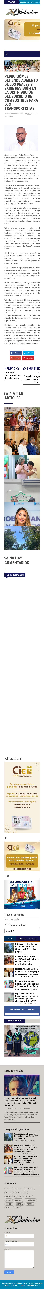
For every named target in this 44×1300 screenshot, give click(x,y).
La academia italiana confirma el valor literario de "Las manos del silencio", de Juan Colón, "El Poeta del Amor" (20, 1102)
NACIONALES (30, 1200)
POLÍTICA (19, 1204)
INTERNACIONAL (25, 1196)
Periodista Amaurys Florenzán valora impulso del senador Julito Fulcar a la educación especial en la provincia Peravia (27, 986)
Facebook (17, 353)
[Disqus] (23, 659)
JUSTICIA (18, 1200)
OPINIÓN (9, 1204)
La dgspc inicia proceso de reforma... (12, 375)
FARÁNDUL (22, 1192)
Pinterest (29, 358)
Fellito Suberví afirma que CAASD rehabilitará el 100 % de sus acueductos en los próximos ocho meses (27, 961)
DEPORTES (29, 1189)
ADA (8, 1189)
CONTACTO (17, 1189)
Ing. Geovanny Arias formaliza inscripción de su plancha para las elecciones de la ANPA (26, 997)
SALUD (17, 1208)
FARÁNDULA (10, 1196)
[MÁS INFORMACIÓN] (22, 34)
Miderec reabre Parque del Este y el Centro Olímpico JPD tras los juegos (26, 948)
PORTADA (30, 1204)
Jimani (8, 1200)
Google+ (16, 358)
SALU (8, 1208)
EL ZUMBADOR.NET (21, 1283)
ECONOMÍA (10, 1192)
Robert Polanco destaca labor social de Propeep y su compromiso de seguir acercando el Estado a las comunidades (27, 974)
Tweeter (29, 353)
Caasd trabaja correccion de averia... (32, 379)
